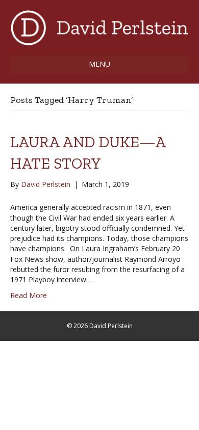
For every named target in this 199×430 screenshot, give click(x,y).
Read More (28, 295)
